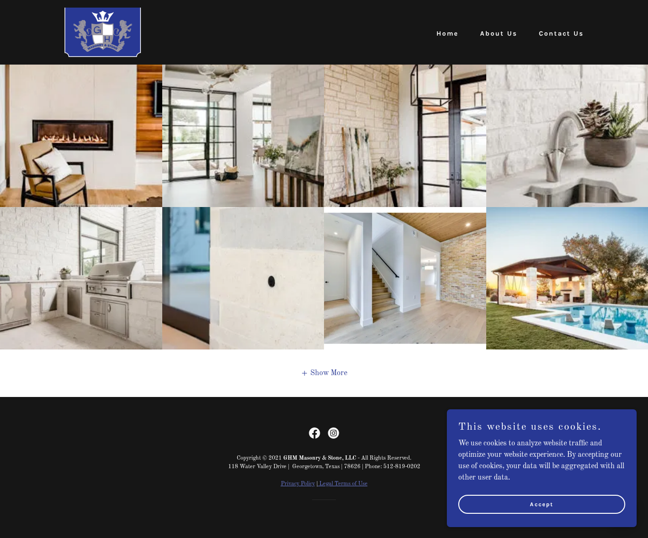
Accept (542, 503)
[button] (324, 373)
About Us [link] (498, 33)
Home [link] (447, 33)
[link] (103, 32)
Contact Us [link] (561, 33)
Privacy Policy (298, 484)
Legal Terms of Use (343, 484)
